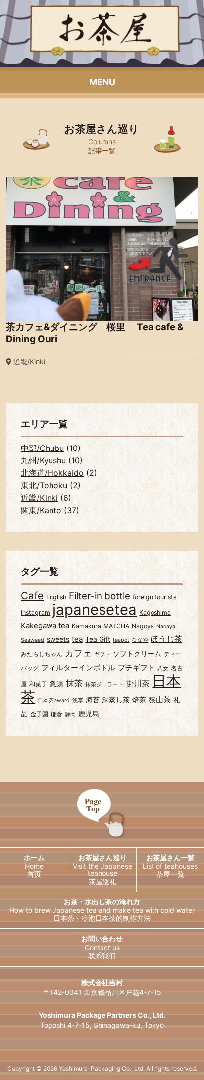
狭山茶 (160, 699)
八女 (162, 668)
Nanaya (165, 626)
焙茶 (139, 700)
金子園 (39, 714)
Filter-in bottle (99, 596)
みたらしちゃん (41, 654)
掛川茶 (138, 683)
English (56, 597)
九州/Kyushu (43, 460)
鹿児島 (88, 714)
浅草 (77, 700)
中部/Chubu (42, 448)
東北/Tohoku (44, 485)
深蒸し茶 (116, 700)
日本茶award (54, 700)
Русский (153, 1010)
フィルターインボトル (78, 667)
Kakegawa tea (45, 625)
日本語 (51, 937)
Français (51, 991)
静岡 (70, 714)
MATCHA (116, 626)
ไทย (153, 974)
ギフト (102, 654)
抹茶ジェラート (104, 684)
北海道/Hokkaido (52, 473)
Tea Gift (97, 639)
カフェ (78, 652)
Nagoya (143, 626)
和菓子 (38, 684)
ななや (140, 640)
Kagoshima (155, 612)
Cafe (32, 595)
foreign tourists (154, 597)
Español (51, 1010)
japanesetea (94, 609)
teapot (121, 640)
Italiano (51, 1028)
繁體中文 (51, 974)
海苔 (93, 700)
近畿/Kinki (39, 498)
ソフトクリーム (137, 654)
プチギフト (136, 667)
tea (77, 639)
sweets (58, 639)
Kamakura (86, 626)
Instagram (35, 612)
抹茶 (74, 683)
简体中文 (153, 955)
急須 (56, 684)
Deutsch (152, 991)
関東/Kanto (41, 510)
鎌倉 (56, 714)
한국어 (51, 955)
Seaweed (32, 640)
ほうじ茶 (166, 639)
